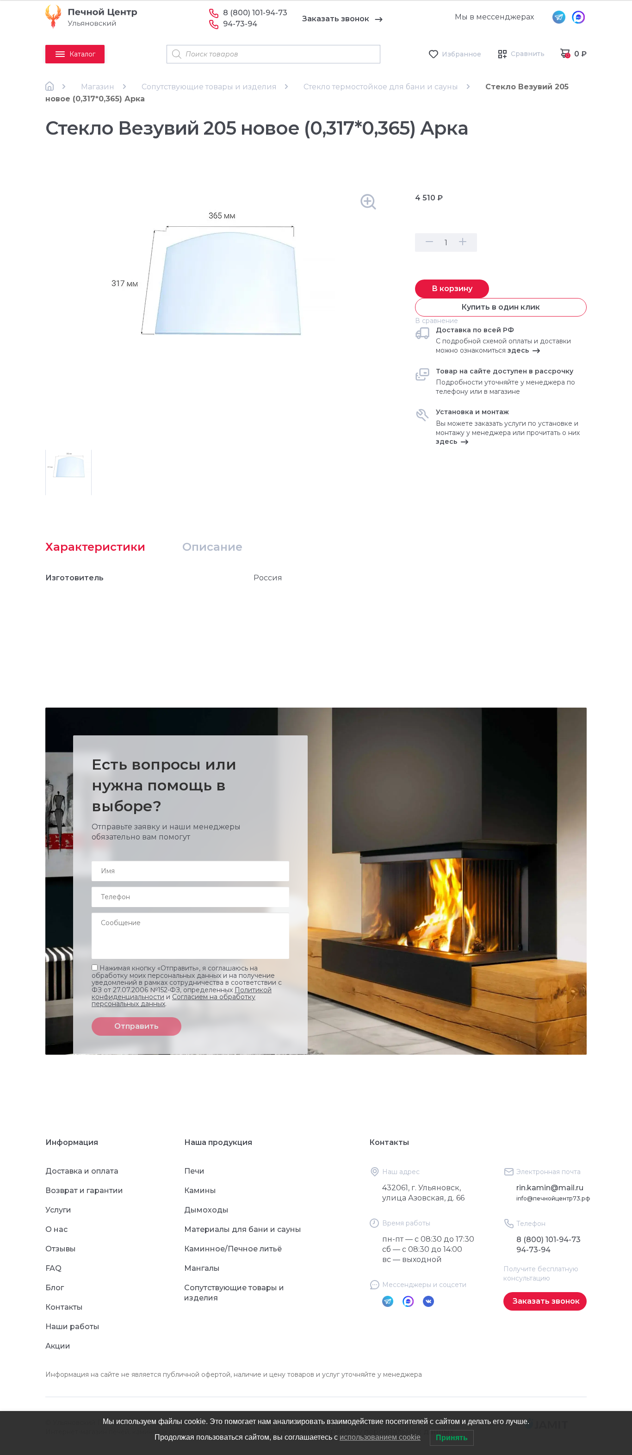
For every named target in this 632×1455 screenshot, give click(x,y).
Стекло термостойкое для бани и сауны (381, 86)
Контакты (64, 1307)
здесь (518, 350)
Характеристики (95, 546)
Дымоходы (206, 1210)
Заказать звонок (335, 18)
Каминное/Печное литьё (233, 1248)
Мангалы (202, 1268)
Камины (200, 1190)
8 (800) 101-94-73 (255, 12)
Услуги (58, 1210)
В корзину (452, 288)
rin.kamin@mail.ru (549, 1187)
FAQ (53, 1268)
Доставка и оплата (81, 1171)
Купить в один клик (500, 307)
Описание (212, 546)
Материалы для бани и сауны (242, 1229)
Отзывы (60, 1248)
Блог (54, 1287)
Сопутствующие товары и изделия (209, 86)
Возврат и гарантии (84, 1190)
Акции (57, 1346)
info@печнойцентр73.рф (553, 1198)
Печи (194, 1171)
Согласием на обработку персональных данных (173, 1000)
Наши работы (72, 1326)
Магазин (97, 86)
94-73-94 (240, 23)
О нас (56, 1229)
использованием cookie (380, 1437)
